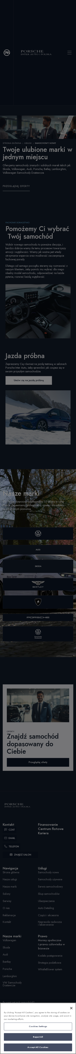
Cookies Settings (38, 1026)
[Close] (71, 1008)
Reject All (38, 1036)
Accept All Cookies (37, 1047)
